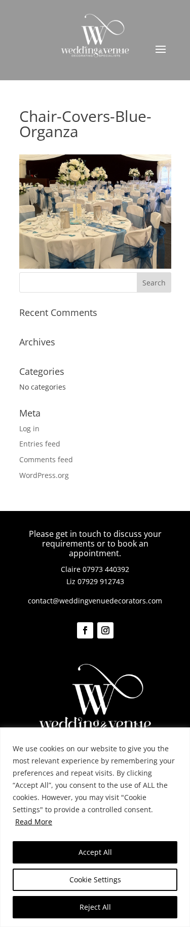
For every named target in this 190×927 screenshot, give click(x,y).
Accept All (95, 852)
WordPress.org (44, 475)
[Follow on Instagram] (105, 630)
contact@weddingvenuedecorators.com (95, 600)
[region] (95, 827)
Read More (33, 821)
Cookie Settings (95, 879)
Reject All (95, 907)
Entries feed (39, 444)
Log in (29, 428)
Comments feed (46, 459)
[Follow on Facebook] (85, 630)
